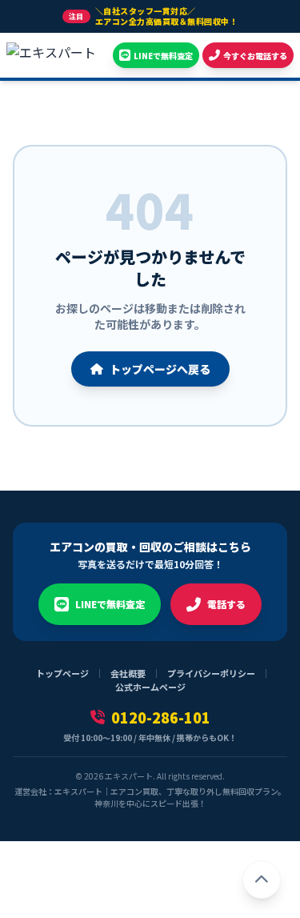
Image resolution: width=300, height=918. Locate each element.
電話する (226, 604)
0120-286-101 (160, 717)
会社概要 (128, 673)
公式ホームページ (150, 686)
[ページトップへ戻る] (261, 879)
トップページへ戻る (160, 369)
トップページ (62, 673)
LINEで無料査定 (110, 604)
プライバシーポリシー (211, 673)
